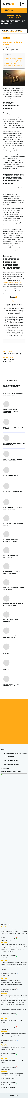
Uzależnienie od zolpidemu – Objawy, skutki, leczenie (13, 588)
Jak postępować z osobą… (12, 354)
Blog (7, 38)
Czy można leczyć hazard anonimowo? (10, 620)
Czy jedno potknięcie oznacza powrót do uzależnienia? (11, 386)
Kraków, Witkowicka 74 (11, 12)
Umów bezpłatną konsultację (14, 17)
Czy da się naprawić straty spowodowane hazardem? (11, 540)
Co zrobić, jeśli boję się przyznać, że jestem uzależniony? (13, 604)
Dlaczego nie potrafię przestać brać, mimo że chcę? (12, 636)
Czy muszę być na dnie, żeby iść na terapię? (13, 524)
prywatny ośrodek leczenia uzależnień (13, 282)
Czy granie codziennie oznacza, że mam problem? (12, 556)
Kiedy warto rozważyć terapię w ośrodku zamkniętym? (12, 460)
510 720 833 (9, 10)
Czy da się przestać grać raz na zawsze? (12, 492)
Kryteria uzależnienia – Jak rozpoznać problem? (11, 685)
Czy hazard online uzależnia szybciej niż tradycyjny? (11, 476)
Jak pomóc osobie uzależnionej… (9, 361)
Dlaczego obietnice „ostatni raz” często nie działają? (12, 508)
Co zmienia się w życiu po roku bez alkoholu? (13, 428)
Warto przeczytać (16, 30)
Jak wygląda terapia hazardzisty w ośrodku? (13, 669)
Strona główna (5, 30)
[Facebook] (14, 341)
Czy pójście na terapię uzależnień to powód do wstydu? (14, 444)
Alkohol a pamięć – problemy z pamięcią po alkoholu (12, 572)
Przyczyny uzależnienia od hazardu (14, 58)
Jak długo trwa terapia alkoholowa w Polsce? (14, 652)
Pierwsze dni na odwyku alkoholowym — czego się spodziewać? (10, 411)
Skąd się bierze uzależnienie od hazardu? (12, 43)
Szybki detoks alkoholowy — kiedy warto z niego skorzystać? (13, 394)
